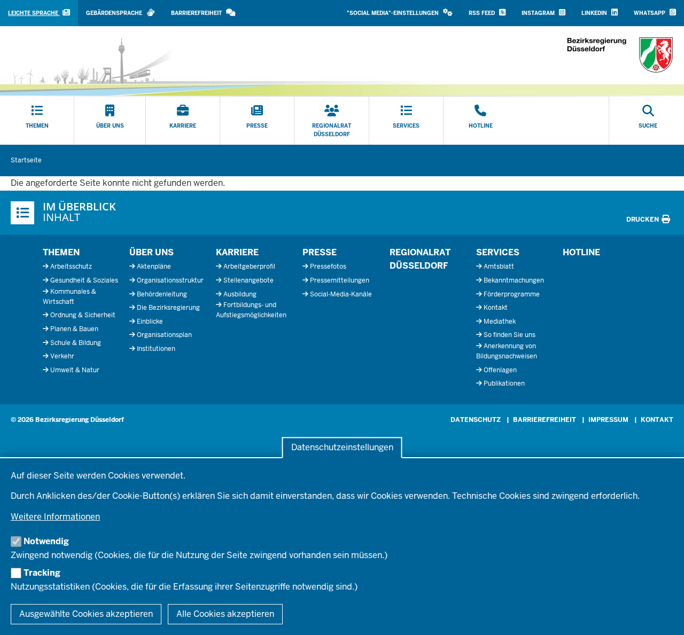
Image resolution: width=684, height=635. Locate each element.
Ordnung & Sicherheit (82, 315)
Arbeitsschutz (71, 266)
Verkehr (62, 356)
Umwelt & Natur (74, 370)
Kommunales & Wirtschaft (69, 296)
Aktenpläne (154, 266)
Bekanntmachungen (514, 280)
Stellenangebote (248, 280)
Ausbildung (239, 294)
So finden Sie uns (509, 335)
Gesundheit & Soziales (84, 280)
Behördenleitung (162, 294)
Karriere (237, 252)
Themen (61, 252)
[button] (400, 13)
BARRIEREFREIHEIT (544, 420)
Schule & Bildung (75, 343)
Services (497, 252)
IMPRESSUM (608, 420)
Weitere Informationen (55, 516)
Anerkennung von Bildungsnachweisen (506, 351)
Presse (319, 252)
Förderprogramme (512, 294)
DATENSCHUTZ (475, 420)
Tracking (42, 572)
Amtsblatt (499, 266)
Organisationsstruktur (170, 280)
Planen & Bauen (74, 329)
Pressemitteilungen (339, 280)
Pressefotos (328, 266)
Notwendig (46, 541)
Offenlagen (500, 370)
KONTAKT (657, 420)
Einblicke (150, 321)
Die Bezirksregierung (168, 307)
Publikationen (504, 383)
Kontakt (496, 307)
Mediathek (500, 321)
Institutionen (156, 348)
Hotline (581, 252)
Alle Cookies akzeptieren (225, 614)
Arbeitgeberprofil (249, 266)
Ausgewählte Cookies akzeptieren (86, 614)
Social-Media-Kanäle (341, 294)
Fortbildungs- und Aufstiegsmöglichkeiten (251, 310)
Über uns (151, 252)
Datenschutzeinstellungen (342, 447)
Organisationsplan (164, 335)
